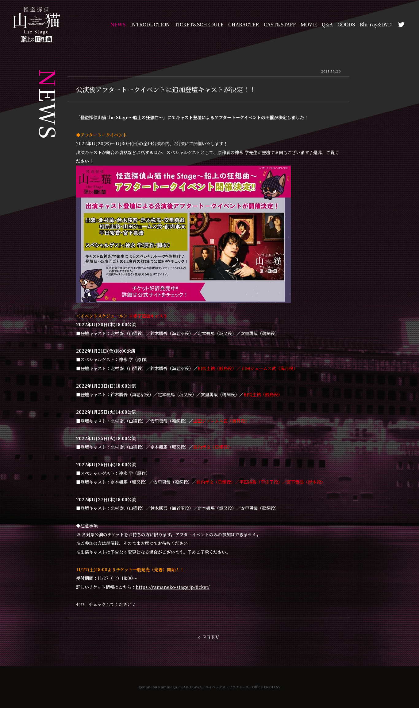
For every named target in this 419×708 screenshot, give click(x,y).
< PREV (208, 637)
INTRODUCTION (150, 24)
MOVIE (309, 24)
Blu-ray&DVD (376, 24)
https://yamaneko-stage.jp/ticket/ (173, 587)
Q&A (327, 24)
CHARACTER (243, 24)
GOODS (346, 24)
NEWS (117, 24)
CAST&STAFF (280, 24)
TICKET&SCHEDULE (199, 24)
